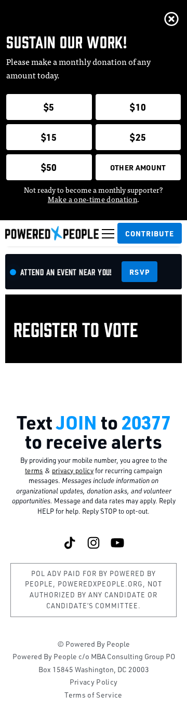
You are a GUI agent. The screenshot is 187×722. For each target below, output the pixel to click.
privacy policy (73, 470)
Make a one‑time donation (92, 199)
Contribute (150, 233)
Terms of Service (93, 694)
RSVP (139, 271)
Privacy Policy (94, 681)
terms (34, 470)
